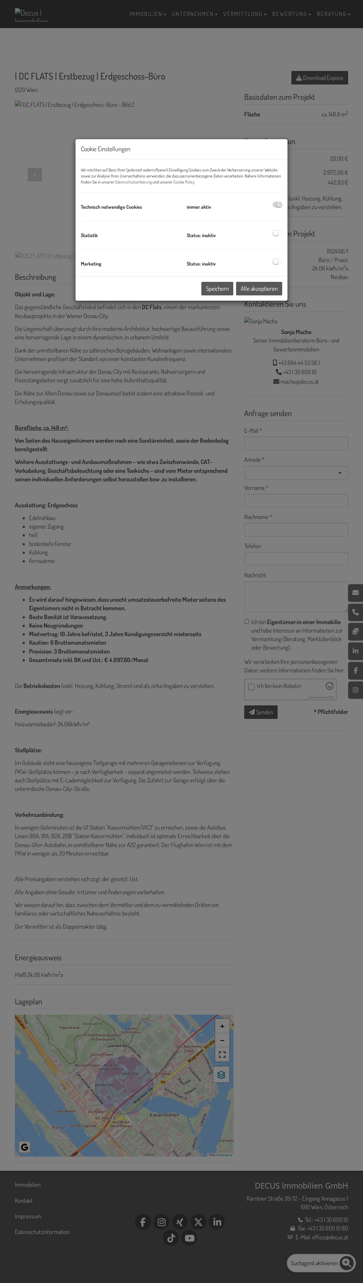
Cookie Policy (184, 182)
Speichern (217, 288)
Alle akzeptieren (259, 288)
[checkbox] (277, 205)
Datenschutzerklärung (133, 182)
